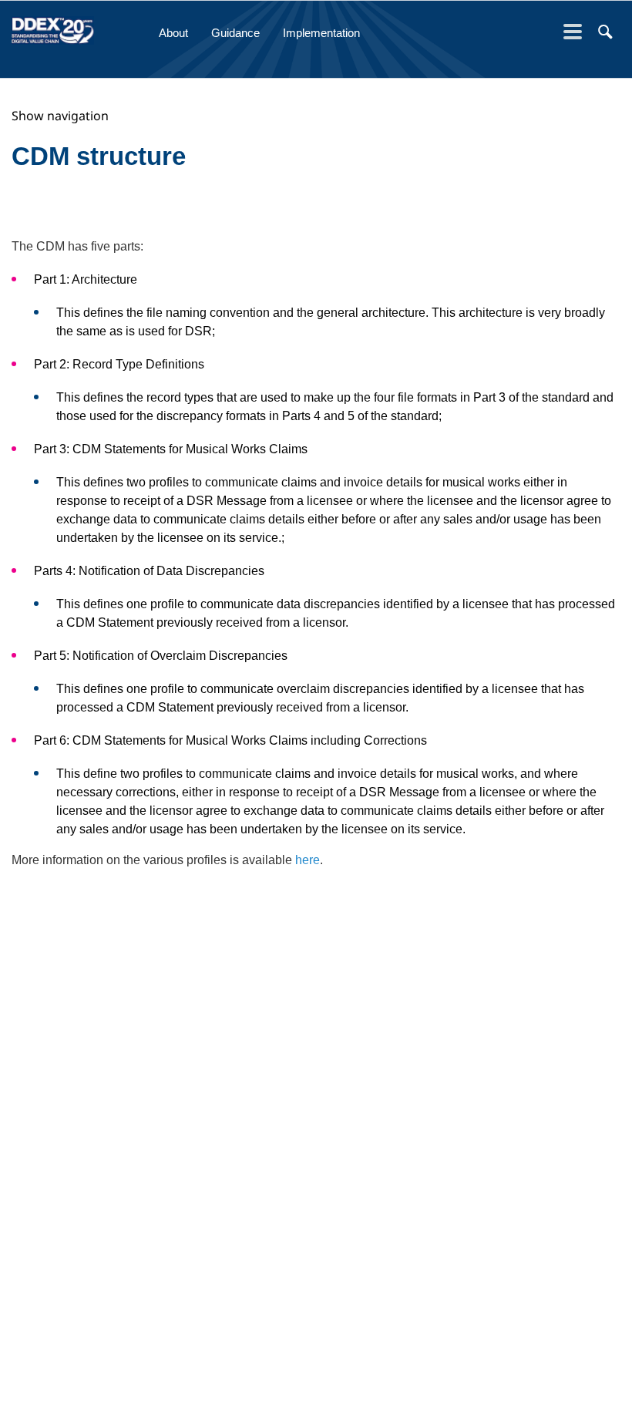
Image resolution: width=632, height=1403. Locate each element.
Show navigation (60, 115)
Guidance (235, 32)
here (307, 859)
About (173, 32)
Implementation (321, 32)
